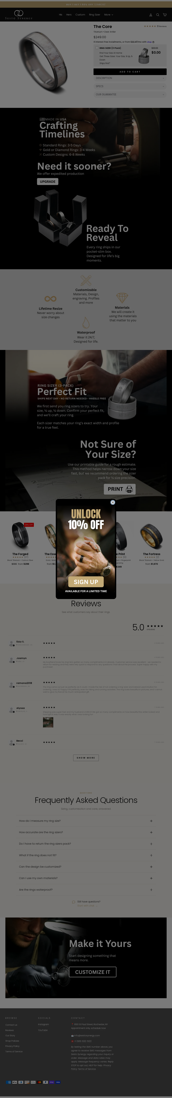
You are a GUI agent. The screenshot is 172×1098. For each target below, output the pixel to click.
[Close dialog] (113, 502)
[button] (86, 549)
